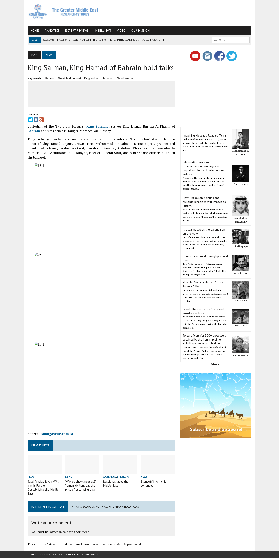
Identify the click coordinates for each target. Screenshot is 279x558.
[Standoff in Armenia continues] (158, 471)
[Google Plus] (41, 119)
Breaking (123, 476)
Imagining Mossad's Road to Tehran (205, 135)
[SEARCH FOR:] (231, 39)
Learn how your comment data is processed (111, 544)
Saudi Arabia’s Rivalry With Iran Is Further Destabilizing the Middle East (44, 487)
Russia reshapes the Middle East (115, 483)
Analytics (52, 30)
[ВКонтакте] (36, 119)
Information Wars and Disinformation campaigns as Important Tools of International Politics (204, 168)
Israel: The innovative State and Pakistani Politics (203, 311)
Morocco (108, 78)
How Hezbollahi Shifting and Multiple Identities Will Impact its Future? (204, 202)
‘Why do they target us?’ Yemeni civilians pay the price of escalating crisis (80, 485)
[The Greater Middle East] (63, 11)
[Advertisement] (182, 12)
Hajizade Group (89, 554)
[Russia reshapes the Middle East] (120, 471)
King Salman (92, 78)
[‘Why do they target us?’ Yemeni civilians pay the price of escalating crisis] (82, 471)
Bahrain (50, 78)
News (31, 476)
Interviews (102, 30)
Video (121, 30)
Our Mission (140, 30)
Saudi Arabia (125, 78)
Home (34, 30)
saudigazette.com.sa (57, 434)
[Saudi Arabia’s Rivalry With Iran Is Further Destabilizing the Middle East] (45, 471)
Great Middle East (69, 78)
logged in (55, 532)
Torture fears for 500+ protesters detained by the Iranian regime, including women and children (204, 339)
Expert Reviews (76, 30)
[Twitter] (30, 119)
